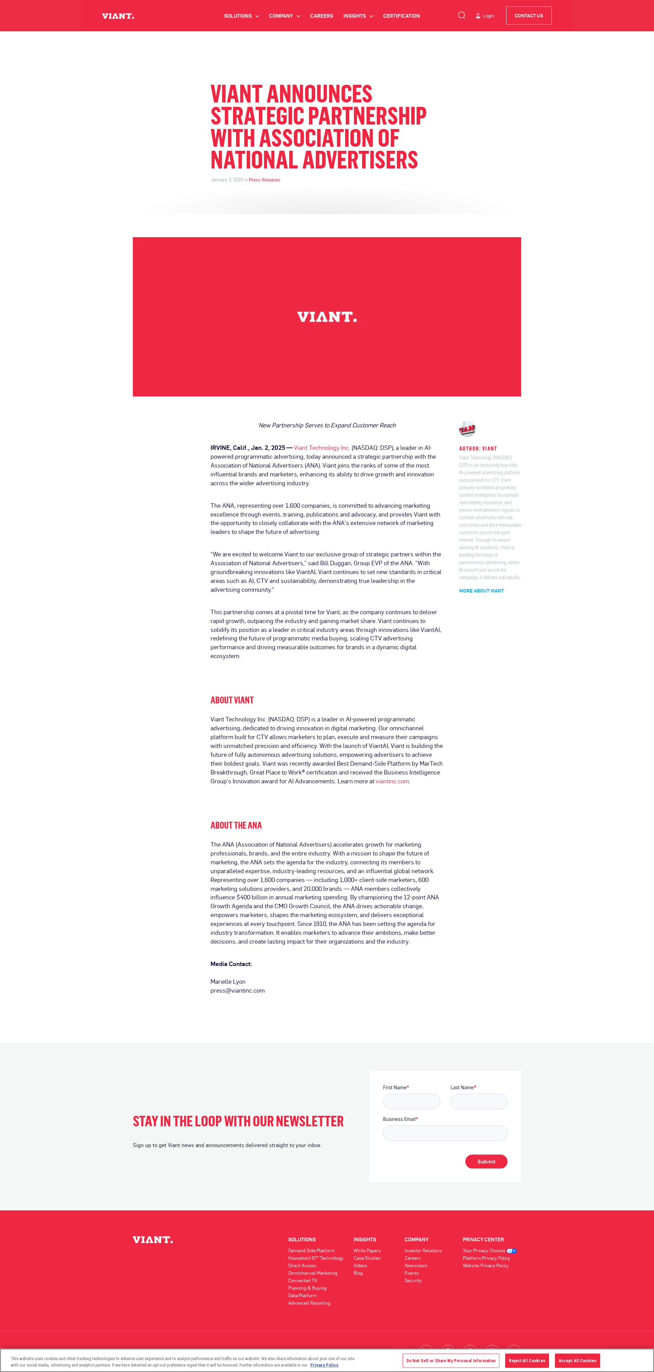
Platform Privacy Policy (486, 1258)
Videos (360, 1265)
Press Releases (264, 179)
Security (413, 1280)
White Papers (367, 1250)
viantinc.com (392, 781)
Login (488, 15)
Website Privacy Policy (486, 1265)
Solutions (241, 15)
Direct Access (302, 1265)
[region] (327, 1360)
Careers (321, 15)
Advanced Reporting (309, 1303)
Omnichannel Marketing (312, 1273)
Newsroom (416, 1265)
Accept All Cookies (577, 1360)
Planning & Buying (307, 1288)
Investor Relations (423, 1250)
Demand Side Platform (311, 1250)
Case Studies (367, 1258)
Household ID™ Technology (315, 1258)
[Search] (461, 14)
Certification (401, 15)
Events (412, 1273)
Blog (358, 1273)
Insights (358, 15)
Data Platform (302, 1295)
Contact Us (529, 15)
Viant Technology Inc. (322, 447)
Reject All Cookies (527, 1360)
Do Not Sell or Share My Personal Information (451, 1360)
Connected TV (302, 1280)
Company (284, 15)
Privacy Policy (324, 1365)
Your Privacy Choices (485, 1250)
